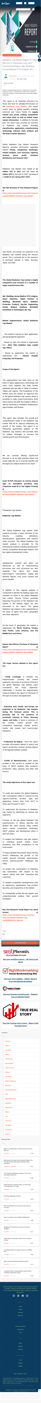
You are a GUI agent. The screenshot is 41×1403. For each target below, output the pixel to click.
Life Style (8, 1050)
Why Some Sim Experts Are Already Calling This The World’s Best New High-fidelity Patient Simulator (18, 1161)
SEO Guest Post (30, 1378)
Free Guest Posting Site (21, 1381)
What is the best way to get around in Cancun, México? (18, 1149)
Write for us (20, 1315)
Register (20, 1363)
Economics (8, 1129)
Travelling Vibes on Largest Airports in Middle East (18, 1250)
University (8, 1121)
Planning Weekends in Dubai (12, 1196)
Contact (20, 1309)
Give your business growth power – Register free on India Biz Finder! (20, 995)
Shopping (8, 1125)
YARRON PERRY (13, 76)
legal (20, 1332)
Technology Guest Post (19, 1378)
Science (7, 1134)
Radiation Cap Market (16, 106)
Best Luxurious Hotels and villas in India (16, 1261)
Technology (9, 1059)
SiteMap (20, 1366)
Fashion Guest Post (18, 1380)
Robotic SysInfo (22, 1391)
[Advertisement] (20, 225)
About (20, 1306)
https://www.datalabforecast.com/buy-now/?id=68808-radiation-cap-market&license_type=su (18, 917)
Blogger (6, 1153)
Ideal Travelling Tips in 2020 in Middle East (17, 1217)
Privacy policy (20, 1329)
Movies (7, 1072)
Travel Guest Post (7, 1378)
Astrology (8, 1076)
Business (8, 1085)
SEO (6, 1094)
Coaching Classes (10, 1090)
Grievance (20, 1312)
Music (7, 1112)
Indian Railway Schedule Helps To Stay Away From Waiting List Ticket (17, 1185)
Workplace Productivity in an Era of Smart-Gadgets (17, 1227)
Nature (7, 1054)
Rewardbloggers (15, 1390)
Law (6, 1116)
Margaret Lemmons (10, 1166)
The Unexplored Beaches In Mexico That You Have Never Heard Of (17, 1174)
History (7, 1041)
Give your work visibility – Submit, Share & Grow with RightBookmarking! (20, 980)
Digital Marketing (10, 1098)
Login (20, 1360)
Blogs (20, 1343)
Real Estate (8, 1107)
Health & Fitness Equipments (12, 55)
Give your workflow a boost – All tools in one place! (20, 960)
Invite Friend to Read (20, 942)
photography (9, 1063)
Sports (7, 1045)
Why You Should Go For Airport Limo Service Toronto (17, 1206)
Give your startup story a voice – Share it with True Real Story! (20, 1024)
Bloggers (20, 1346)
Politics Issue (9, 1068)
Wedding (8, 1103)
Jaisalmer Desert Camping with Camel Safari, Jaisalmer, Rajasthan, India (18, 1271)
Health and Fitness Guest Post (13, 1383)
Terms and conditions (20, 1326)
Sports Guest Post (28, 1380)
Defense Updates (10, 1081)
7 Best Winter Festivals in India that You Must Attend (18, 1239)
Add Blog (20, 1349)
